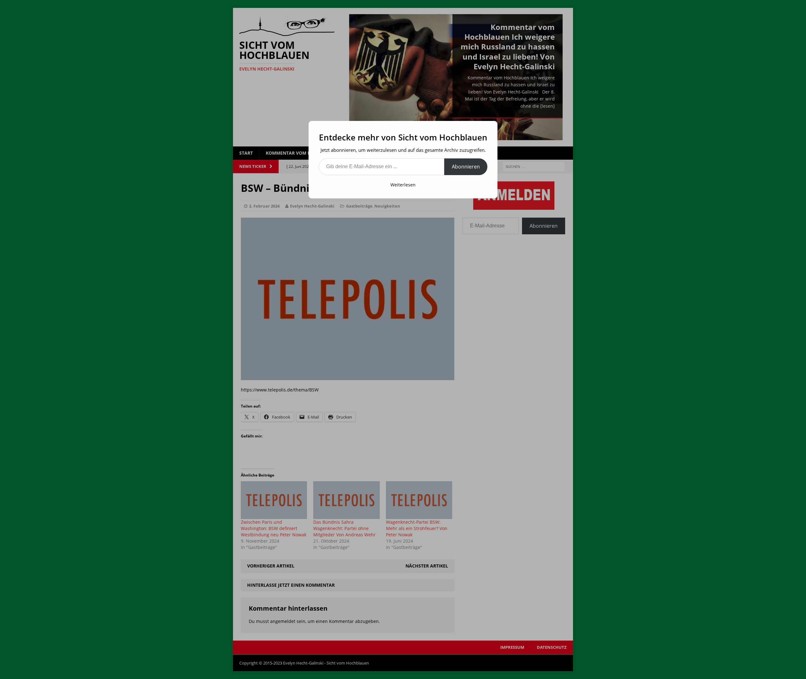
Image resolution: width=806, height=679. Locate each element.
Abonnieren (466, 166)
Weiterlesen (403, 185)
